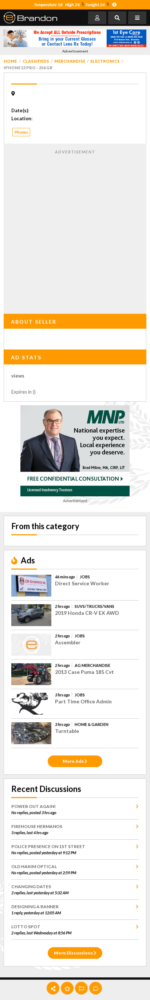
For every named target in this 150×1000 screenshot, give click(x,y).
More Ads (73, 761)
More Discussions (74, 953)
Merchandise (69, 61)
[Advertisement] (75, 230)
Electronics (105, 61)
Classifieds (36, 61)
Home (10, 61)
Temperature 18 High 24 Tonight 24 (69, 4)
